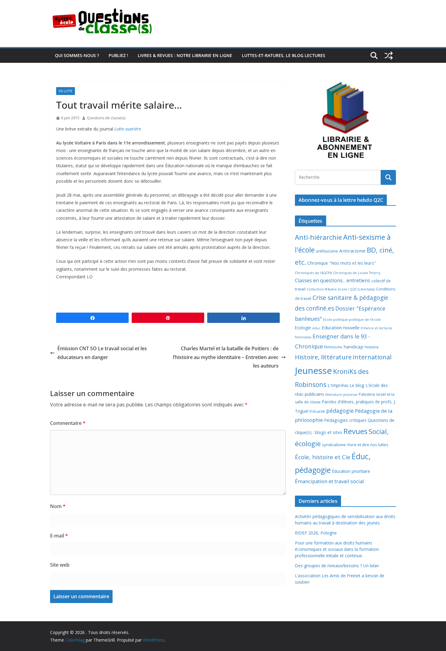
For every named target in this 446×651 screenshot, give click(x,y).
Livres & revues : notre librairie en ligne (185, 55)
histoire (372, 347)
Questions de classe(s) (106, 117)
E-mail (59, 535)
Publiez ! (118, 55)
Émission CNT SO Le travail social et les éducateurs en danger (102, 353)
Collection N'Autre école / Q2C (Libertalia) (341, 289)
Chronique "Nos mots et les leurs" (341, 263)
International (372, 357)
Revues (355, 431)
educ (316, 328)
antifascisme (327, 251)
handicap (353, 347)
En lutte (66, 91)
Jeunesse (313, 370)
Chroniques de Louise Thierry (356, 273)
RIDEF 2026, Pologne (316, 533)
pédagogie (340, 410)
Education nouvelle (341, 327)
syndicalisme (334, 444)
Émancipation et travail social (329, 481)
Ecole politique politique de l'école (352, 319)
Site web (59, 564)
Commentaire (68, 423)
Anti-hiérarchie (318, 237)
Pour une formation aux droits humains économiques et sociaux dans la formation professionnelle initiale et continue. (337, 549)
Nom (58, 506)
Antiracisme (352, 251)
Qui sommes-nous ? (77, 55)
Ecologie (303, 328)
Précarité (317, 411)
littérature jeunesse (341, 394)
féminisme (333, 346)
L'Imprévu (338, 385)
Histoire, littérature (323, 357)
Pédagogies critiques (345, 420)
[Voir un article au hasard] (388, 55)
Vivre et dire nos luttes (367, 444)
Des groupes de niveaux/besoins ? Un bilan (337, 565)
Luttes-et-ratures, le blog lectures (283, 55)
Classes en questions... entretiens (332, 280)
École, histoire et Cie (322, 457)
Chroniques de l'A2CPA (313, 272)
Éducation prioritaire (351, 471)
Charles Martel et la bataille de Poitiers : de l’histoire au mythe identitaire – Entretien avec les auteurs (226, 357)
